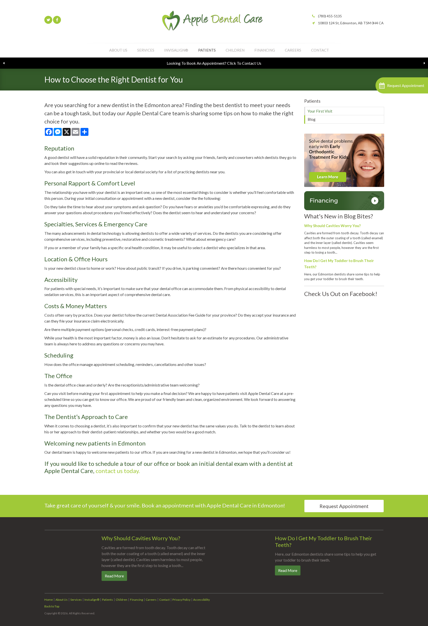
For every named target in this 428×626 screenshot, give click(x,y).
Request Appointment (344, 506)
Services (145, 50)
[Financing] (344, 200)
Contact (320, 50)
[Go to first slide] (424, 63)
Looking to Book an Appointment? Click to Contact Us (214, 63)
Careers (293, 50)
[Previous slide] (3, 63)
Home (48, 599)
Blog (312, 119)
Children (235, 50)
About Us (118, 50)
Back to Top (51, 606)
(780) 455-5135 (330, 16)
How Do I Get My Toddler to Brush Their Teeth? (323, 541)
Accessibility (201, 599)
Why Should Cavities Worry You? (332, 225)
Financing (264, 50)
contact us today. (118, 470)
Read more (114, 575)
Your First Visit (320, 111)
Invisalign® (176, 50)
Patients (207, 50)
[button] (401, 85)
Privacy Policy (181, 599)
